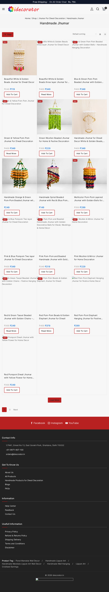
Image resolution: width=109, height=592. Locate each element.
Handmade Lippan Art (55, 561)
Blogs (7, 484)
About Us (9, 472)
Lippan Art (81, 564)
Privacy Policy (11, 531)
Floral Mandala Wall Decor (28, 561)
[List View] (105, 34)
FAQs (7, 488)
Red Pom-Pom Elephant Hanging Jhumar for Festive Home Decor (87, 318)
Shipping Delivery (13, 539)
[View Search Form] (97, 9)
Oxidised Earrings (10, 567)
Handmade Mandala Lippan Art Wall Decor (21, 564)
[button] (12, 94)
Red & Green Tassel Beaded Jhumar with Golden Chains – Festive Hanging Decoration (18, 318)
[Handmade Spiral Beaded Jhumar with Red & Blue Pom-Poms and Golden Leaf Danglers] (54, 175)
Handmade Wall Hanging (58, 564)
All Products (10, 476)
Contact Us (10, 514)
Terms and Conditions (15, 543)
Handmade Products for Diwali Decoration (24, 480)
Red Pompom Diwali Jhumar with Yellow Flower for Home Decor (18, 377)
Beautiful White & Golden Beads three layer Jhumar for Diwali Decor (53, 82)
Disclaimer (9, 547)
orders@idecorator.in (15, 454)
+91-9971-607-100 (15, 450)
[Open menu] (3, 9)
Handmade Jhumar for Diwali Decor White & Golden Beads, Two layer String (88, 141)
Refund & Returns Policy (16, 535)
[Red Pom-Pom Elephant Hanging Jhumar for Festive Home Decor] (89, 294)
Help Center (10, 506)
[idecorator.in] (23, 9)
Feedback (9, 510)
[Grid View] (100, 34)
